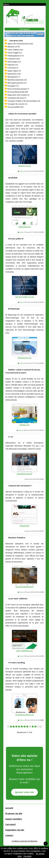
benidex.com (24, 425)
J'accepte (27, 856)
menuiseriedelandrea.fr (24, 587)
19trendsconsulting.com (24, 715)
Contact (9, 835)
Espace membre (13, 818)
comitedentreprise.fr (24, 474)
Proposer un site (13, 813)
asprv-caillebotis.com (24, 651)
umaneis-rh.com (24, 166)
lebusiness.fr (24, 526)
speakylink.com (25, 227)
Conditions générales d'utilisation (24, 841)
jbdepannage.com (24, 358)
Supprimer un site (14, 829)
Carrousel (10, 824)
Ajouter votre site (24, 792)
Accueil (9, 807)
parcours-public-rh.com (24, 297)
